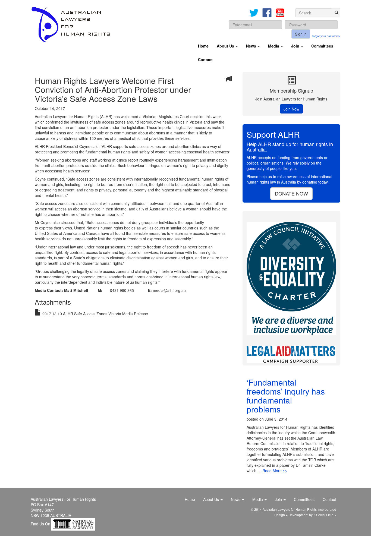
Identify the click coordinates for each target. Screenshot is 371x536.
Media (274, 46)
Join (295, 46)
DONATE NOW (291, 193)
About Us (226, 46)
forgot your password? (326, 36)
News (251, 46)
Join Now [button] (291, 109)
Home (203, 46)
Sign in (301, 34)
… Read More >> (272, 470)
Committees (322, 46)
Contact (205, 59)
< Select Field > (324, 514)
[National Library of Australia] (73, 523)
